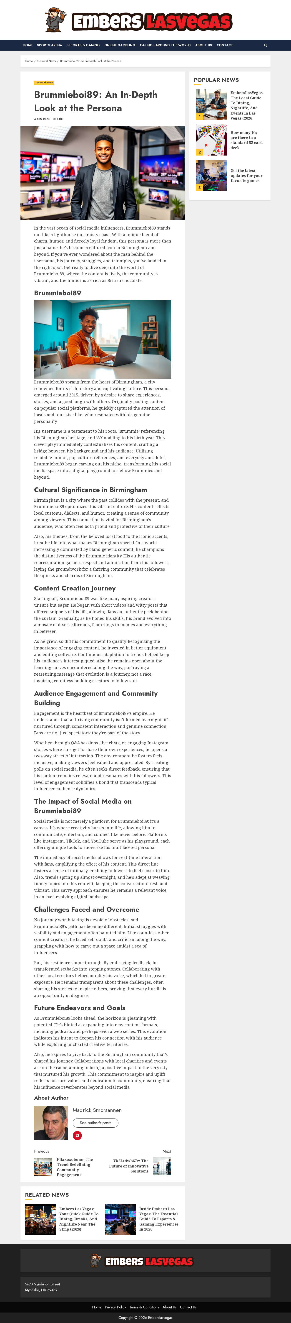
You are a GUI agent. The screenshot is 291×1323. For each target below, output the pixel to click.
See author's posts (95, 1123)
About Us (203, 45)
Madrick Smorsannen (97, 1110)
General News (44, 82)
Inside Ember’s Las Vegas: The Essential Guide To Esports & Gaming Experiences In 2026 (120, 1219)
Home (28, 45)
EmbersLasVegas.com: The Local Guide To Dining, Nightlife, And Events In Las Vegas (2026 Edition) (211, 104)
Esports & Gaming (83, 45)
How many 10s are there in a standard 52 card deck (211, 140)
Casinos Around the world (165, 45)
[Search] (265, 45)
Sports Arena (49, 45)
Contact (225, 45)
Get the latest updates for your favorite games (211, 175)
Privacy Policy (115, 1307)
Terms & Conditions (144, 1307)
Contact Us (188, 1307)
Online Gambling (119, 45)
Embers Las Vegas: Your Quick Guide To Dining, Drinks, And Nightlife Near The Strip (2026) (40, 1219)
